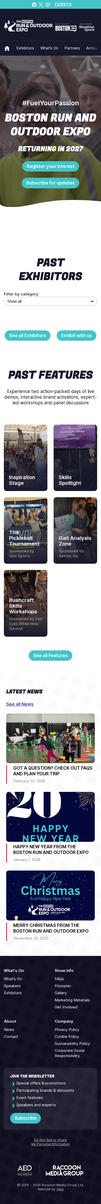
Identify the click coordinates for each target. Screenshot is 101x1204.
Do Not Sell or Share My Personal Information (50, 1142)
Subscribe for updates (50, 182)
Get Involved (66, 1007)
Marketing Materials (72, 1000)
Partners (72, 48)
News (9, 1029)
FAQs (59, 979)
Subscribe (26, 1118)
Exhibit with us (76, 335)
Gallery (61, 993)
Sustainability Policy (72, 1043)
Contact (11, 1036)
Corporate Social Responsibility (69, 1053)
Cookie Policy (67, 1036)
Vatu (59, 1189)
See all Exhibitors (27, 335)
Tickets (62, 4)
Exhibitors (25, 48)
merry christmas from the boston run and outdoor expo (51, 928)
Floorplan (63, 986)
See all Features (50, 655)
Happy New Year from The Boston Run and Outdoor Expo (51, 849)
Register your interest (51, 166)
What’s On (49, 48)
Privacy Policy (67, 1029)
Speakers (12, 986)
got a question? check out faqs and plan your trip (52, 770)
